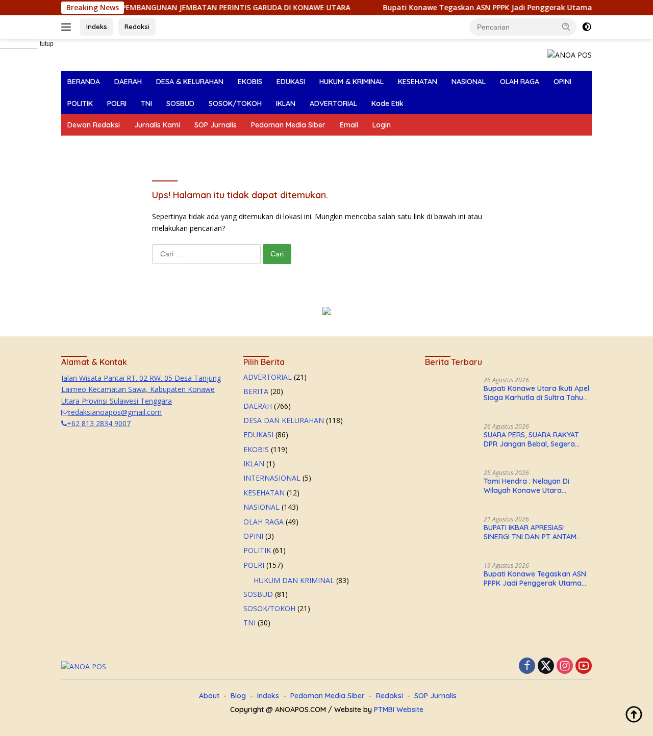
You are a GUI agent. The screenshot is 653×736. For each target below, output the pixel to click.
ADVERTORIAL (333, 103)
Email (349, 124)
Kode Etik (387, 103)
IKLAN (285, 103)
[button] (566, 26)
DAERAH (128, 81)
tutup (47, 43)
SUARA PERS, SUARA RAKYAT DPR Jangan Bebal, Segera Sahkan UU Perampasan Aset (533, 439)
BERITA (255, 391)
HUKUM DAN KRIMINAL (294, 580)
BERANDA (83, 81)
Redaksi (136, 26)
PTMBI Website (398, 709)
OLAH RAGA (519, 81)
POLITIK (80, 103)
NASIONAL (468, 81)
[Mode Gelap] (587, 27)
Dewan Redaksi (93, 124)
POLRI (117, 103)
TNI (146, 103)
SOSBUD (180, 103)
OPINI (562, 81)
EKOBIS (250, 81)
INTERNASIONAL (271, 478)
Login (381, 124)
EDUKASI (291, 81)
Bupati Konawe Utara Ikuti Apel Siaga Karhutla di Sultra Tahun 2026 (536, 393)
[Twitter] (546, 666)
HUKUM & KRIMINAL (351, 81)
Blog (238, 695)
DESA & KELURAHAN (189, 81)
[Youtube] (583, 666)
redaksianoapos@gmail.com (115, 412)
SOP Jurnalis (215, 124)
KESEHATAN (417, 81)
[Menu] (68, 27)
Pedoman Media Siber (288, 124)
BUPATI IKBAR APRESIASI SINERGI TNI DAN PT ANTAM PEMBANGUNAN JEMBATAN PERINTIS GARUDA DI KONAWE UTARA (534, 532)
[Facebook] (527, 666)
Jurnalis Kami (157, 124)
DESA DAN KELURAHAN (283, 420)
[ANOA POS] (569, 54)
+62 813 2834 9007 (99, 423)
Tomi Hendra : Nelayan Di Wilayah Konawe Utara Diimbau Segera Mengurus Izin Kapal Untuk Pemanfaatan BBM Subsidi (537, 486)
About (209, 695)
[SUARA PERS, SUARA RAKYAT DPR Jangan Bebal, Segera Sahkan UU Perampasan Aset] (450, 442)
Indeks (96, 26)
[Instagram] (565, 666)
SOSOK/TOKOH (235, 103)
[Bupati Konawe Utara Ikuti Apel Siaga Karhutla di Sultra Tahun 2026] (450, 396)
